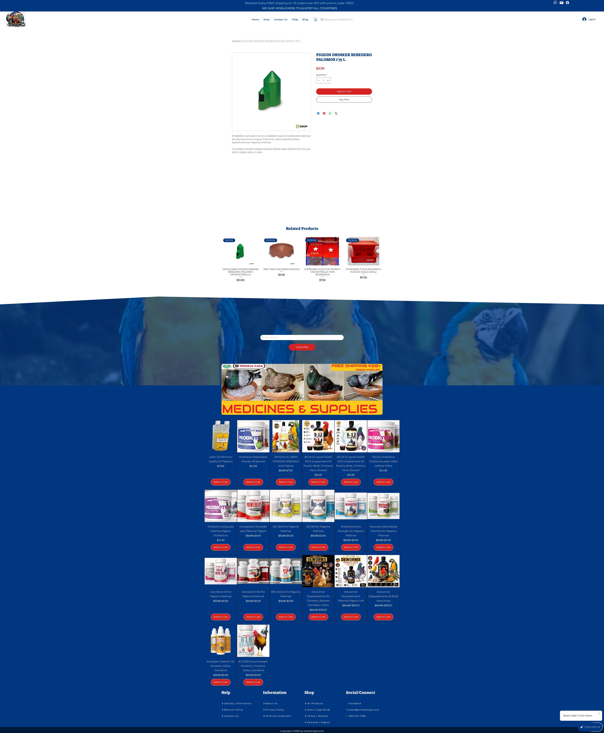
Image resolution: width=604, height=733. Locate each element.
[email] (561, 2)
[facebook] (567, 2)
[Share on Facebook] (318, 111)
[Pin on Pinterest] (324, 111)
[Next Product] (378, 251)
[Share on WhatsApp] (330, 111)
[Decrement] (319, 80)
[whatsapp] (555, 2)
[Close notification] (599, 713)
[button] (266, 19)
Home (236, 41)
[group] (302, 261)
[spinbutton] (323, 80)
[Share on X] (336, 111)
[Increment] (328, 80)
